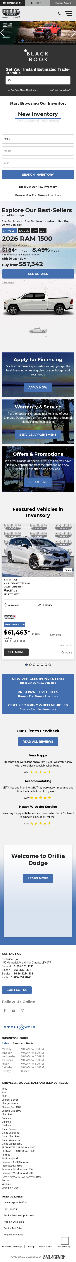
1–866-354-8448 (21, 977)
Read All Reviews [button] (38, 741)
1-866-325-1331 (23, 966)
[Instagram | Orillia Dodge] (22, 1012)
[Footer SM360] (54, 1257)
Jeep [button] (43, 230)
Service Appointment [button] (38, 434)
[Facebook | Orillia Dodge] (5, 1012)
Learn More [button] (38, 878)
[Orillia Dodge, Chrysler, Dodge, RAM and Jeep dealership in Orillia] (11, 13)
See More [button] (16, 652)
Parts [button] (30, 1043)
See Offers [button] (38, 482)
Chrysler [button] (9, 230)
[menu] (68, 14)
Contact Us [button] (16, 990)
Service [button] (18, 1043)
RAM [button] (34, 230)
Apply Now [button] (38, 387)
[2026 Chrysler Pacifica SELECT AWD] (38, 550)
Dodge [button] (24, 230)
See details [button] (38, 274)
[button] (12, 3)
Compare (66, 652)
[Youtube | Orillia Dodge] (14, 1012)
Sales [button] (5, 1043)
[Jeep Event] (38, 33)
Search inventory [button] (38, 174)
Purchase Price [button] (14, 624)
